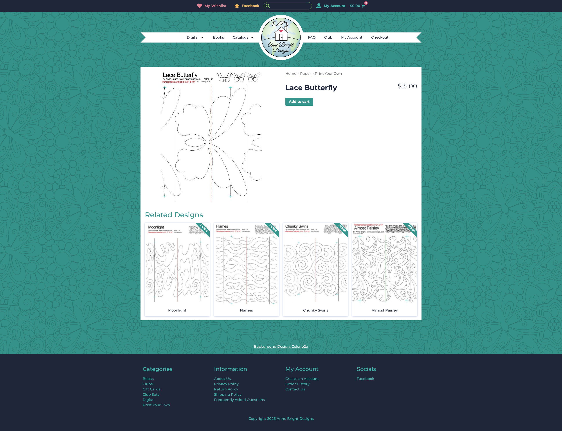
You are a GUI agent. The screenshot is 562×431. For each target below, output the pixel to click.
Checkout (380, 37)
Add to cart (299, 102)
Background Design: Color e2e (281, 346)
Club (328, 37)
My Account (351, 37)
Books (218, 37)
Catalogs (240, 37)
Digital (192, 37)
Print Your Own (328, 73)
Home (290, 73)
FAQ (311, 37)
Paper (305, 73)
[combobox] (288, 5)
